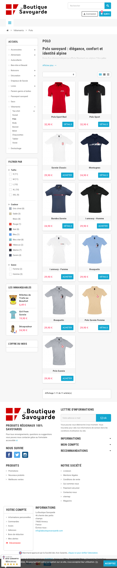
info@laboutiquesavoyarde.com (49, 531)
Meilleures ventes (16, 479)
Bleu (16, 234)
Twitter (17, 455)
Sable (17, 214)
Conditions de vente (71, 479)
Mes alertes (13, 538)
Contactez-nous (70, 492)
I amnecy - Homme (94, 218)
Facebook (9, 455)
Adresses (12, 530)
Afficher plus (49, 65)
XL (16, 189)
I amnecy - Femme (59, 269)
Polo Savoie (59, 371)
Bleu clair (18, 239)
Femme (17, 269)
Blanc (17, 219)
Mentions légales (70, 475)
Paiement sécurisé (71, 488)
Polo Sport (94, 117)
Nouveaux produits (16, 475)
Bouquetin (94, 269)
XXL (16, 195)
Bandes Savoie (58, 218)
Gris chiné (18, 208)
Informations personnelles (19, 517)
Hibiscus (18, 245)
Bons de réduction (16, 534)
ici (17, 440)
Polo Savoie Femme (95, 320)
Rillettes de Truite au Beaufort (25, 298)
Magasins (67, 501)
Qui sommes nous (71, 484)
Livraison (67, 471)
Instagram (25, 455)
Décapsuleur (25, 326)
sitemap (66, 496)
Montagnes (94, 167)
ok (105, 417)
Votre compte (16, 510)
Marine (17, 250)
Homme (18, 274)
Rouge (17, 224)
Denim (17, 255)
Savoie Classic (58, 167)
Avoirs (10, 526)
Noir (16, 229)
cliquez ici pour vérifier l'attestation (83, 553)
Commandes (13, 521)
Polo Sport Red (58, 117)
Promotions (13, 471)
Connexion (89, 14)
